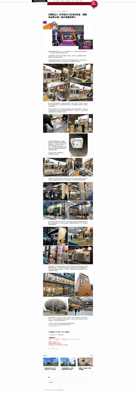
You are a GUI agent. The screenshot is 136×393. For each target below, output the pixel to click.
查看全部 (91, 355)
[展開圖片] (55, 73)
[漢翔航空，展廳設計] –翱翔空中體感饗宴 (85, 369)
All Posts (44, 4)
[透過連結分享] (56, 348)
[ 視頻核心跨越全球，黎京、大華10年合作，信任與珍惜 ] (50, 369)
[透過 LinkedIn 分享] (54, 348)
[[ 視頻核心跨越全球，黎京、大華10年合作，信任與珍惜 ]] (50, 362)
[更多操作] (87, 11)
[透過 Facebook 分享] (48, 348)
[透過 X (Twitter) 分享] (51, 348)
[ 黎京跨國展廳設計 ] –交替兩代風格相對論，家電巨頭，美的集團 (68, 369)
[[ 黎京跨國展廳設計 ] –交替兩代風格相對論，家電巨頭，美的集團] (68, 362)
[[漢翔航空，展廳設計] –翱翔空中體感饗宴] (85, 362)
